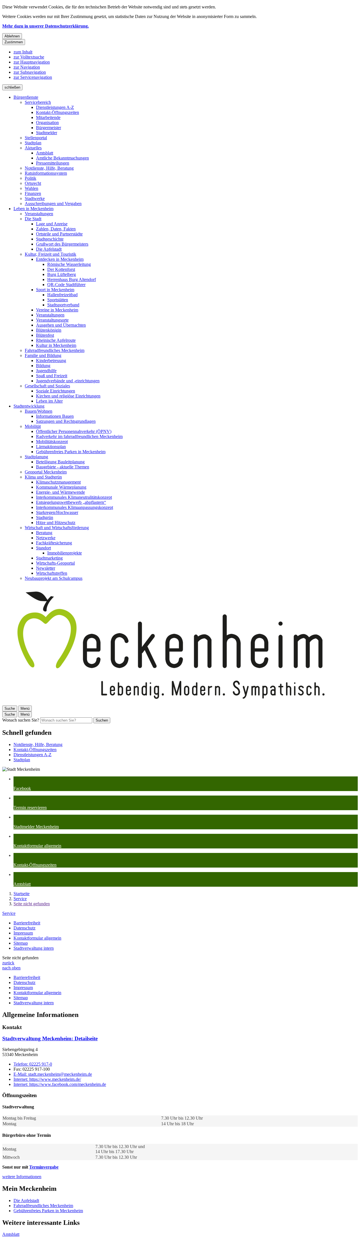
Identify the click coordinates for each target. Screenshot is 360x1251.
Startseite (22, 893)
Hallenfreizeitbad (62, 294)
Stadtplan (33, 142)
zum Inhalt (23, 52)
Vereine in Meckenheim (57, 309)
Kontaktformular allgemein (37, 938)
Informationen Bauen (55, 416)
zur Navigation (27, 67)
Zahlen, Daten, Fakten (56, 228)
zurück (8, 962)
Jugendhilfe (46, 370)
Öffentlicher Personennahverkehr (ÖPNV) (73, 431)
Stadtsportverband (63, 304)
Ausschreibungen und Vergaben (53, 203)
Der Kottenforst (61, 269)
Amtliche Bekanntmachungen (62, 158)
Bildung (43, 365)
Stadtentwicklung (29, 406)
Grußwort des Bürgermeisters (62, 244)
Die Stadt (33, 218)
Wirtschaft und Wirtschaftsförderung (57, 527)
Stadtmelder (46, 132)
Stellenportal (36, 137)
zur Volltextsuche (29, 57)
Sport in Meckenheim (55, 289)
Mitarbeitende (48, 117)
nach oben (11, 967)
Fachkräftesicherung (54, 542)
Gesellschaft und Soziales (47, 385)
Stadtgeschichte (50, 239)
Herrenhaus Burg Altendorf (71, 279)
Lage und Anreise (52, 223)
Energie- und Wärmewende (60, 492)
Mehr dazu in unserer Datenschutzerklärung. (45, 26)
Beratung (44, 532)
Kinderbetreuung (51, 360)
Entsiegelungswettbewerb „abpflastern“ (71, 502)
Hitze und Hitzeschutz (55, 522)
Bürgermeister (48, 127)
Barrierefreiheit (27, 922)
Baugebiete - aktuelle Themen (62, 466)
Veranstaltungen (39, 213)
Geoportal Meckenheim (46, 472)
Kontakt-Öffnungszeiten (57, 112)
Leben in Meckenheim (33, 208)
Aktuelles (33, 147)
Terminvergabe (43, 1167)
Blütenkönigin (48, 330)
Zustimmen (13, 42)
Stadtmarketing (49, 558)
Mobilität (33, 426)
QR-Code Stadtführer (66, 284)
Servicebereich (38, 102)
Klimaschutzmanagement (58, 482)
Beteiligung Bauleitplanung (60, 461)
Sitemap (21, 943)
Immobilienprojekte (64, 553)
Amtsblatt (44, 153)
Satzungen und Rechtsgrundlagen (66, 421)
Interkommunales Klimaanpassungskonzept (74, 507)
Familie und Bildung (43, 355)
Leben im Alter (49, 401)
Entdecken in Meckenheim (60, 259)
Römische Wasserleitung (69, 264)
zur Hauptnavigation (32, 62)
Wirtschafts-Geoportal (55, 563)
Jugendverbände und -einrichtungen (68, 380)
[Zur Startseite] (171, 702)
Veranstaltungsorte (52, 320)
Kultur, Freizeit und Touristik (50, 254)
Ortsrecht (33, 183)
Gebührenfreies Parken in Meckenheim (70, 451)
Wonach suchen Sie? (20, 720)
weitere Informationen (21, 1176)
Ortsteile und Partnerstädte (59, 234)
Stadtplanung (36, 456)
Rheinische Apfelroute (56, 340)
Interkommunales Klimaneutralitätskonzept (74, 497)
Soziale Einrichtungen (55, 390)
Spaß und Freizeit (51, 375)
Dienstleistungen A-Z (55, 107)
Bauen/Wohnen (38, 411)
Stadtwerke (35, 198)
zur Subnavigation (30, 72)
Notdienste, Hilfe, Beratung (49, 168)
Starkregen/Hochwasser (57, 512)
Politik (30, 178)
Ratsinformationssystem (46, 173)
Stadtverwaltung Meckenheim (50, 1038)
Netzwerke (45, 537)
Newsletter (45, 568)
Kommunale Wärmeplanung (61, 487)
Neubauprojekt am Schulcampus (53, 578)
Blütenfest (45, 335)
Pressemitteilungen (52, 163)
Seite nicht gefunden (32, 903)
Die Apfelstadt (49, 249)
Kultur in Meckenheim (56, 345)
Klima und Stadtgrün (43, 477)
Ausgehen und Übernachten (61, 325)
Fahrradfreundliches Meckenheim (54, 350)
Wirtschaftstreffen (51, 573)
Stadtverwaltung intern (34, 948)
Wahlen (31, 188)
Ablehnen (12, 36)
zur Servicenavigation (33, 77)
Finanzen (33, 193)
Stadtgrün (44, 517)
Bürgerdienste (26, 97)
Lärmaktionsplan (51, 446)
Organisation (47, 122)
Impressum (23, 933)
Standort (43, 547)
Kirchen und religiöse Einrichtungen (68, 396)
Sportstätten (57, 299)
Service (20, 898)
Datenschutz (24, 928)
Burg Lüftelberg (61, 274)
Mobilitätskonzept (52, 441)
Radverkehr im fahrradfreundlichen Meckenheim (79, 436)
